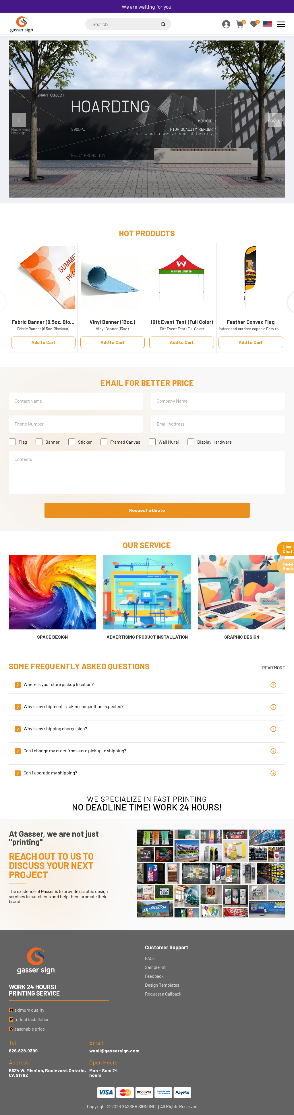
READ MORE (273, 667)
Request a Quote (147, 510)
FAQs (149, 958)
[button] (275, 120)
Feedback (154, 976)
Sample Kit (155, 967)
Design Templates (162, 985)
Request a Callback (163, 994)
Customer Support (166, 947)
